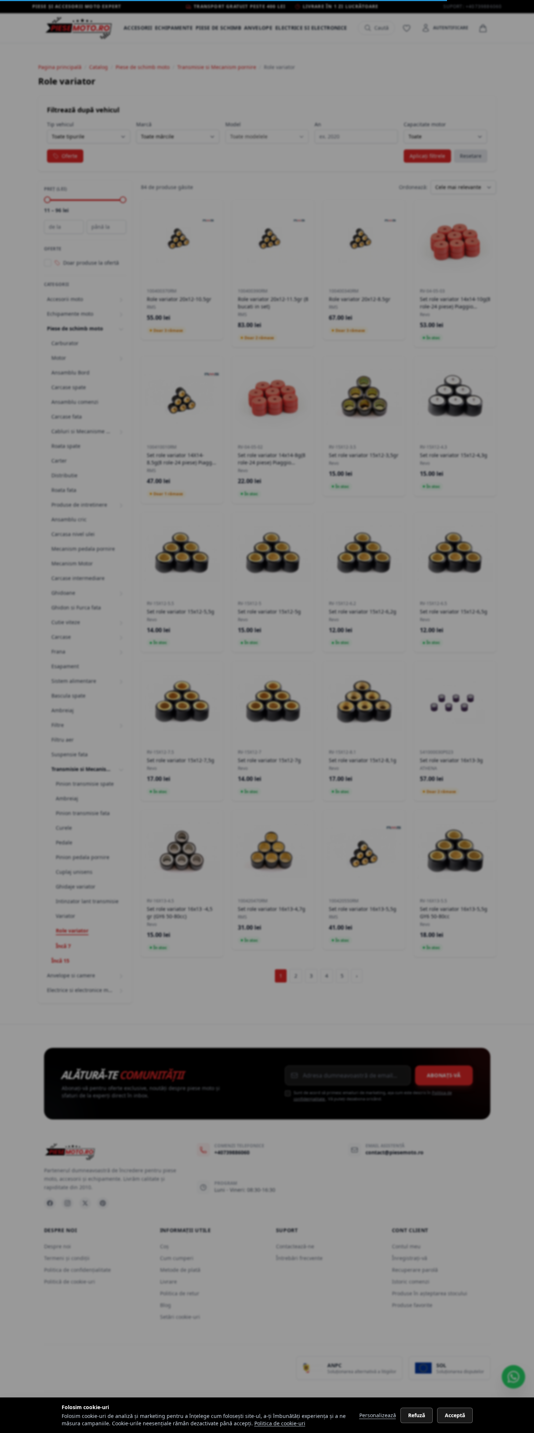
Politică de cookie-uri (69, 1281)
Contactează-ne (295, 1246)
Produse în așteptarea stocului (429, 1293)
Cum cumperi (176, 1258)
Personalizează (377, 1415)
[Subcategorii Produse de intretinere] (121, 504)
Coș (164, 1246)
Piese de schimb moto (143, 67)
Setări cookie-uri (180, 1316)
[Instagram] (67, 1203)
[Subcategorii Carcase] (121, 637)
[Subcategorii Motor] (121, 358)
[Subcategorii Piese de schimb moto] (121, 328)
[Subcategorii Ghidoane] (121, 593)
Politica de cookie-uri (279, 1423)
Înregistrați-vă (409, 1258)
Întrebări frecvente (299, 1258)
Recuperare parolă (415, 1269)
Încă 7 (63, 945)
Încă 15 (60, 960)
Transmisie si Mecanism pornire (216, 67)
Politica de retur (179, 1293)
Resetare (471, 155)
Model (233, 124)
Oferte (69, 155)
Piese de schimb (218, 27)
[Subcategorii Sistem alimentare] (121, 681)
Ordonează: (413, 187)
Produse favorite (412, 1305)
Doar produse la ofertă (91, 262)
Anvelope (258, 27)
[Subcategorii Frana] (121, 651)
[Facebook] (50, 1203)
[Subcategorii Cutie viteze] (121, 622)
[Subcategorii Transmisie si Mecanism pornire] (121, 769)
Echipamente (174, 27)
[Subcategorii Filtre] (121, 725)
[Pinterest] (103, 1203)
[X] (85, 1203)
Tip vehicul (60, 124)
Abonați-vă (444, 1075)
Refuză (416, 1415)
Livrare (168, 1281)
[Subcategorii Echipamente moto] (121, 314)
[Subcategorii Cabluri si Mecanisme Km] (121, 431)
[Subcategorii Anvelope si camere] (121, 975)
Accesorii (138, 27)
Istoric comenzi (410, 1281)
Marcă (144, 124)
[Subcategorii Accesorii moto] (121, 299)
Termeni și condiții (67, 1258)
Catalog (98, 67)
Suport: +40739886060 (472, 7)
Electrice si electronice (311, 27)
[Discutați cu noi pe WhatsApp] (513, 1377)
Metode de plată (180, 1269)
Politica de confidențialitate (77, 1269)
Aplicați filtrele (427, 155)
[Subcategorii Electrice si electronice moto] (121, 990)
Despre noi (57, 1246)
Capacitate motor (425, 124)
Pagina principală (59, 67)
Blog (165, 1305)
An (318, 124)
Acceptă (455, 1415)
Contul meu (406, 1246)
